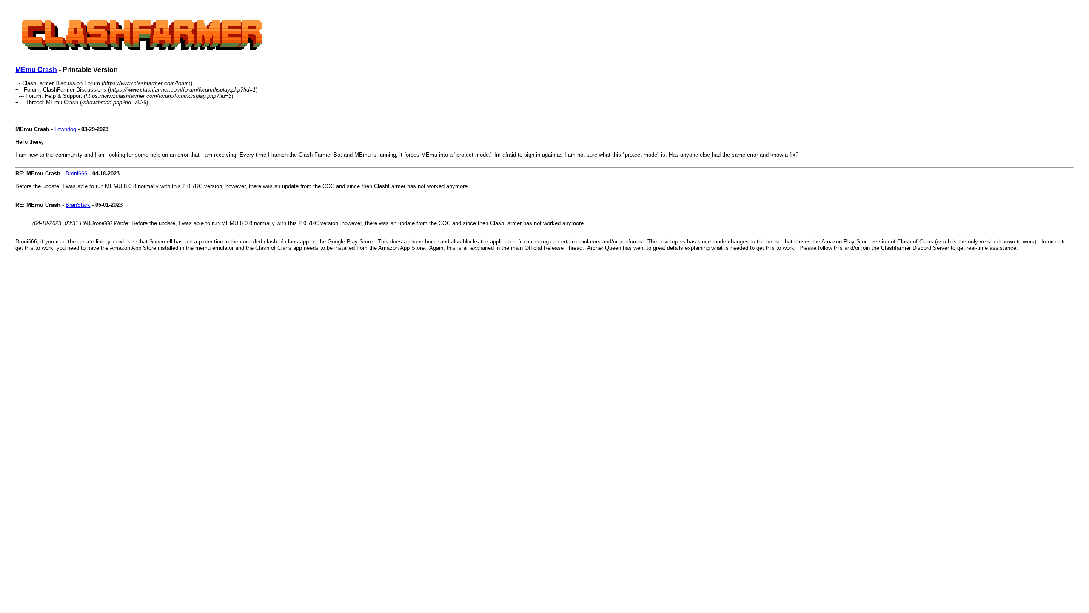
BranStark (78, 205)
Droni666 (76, 173)
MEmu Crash (36, 69)
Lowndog (65, 129)
